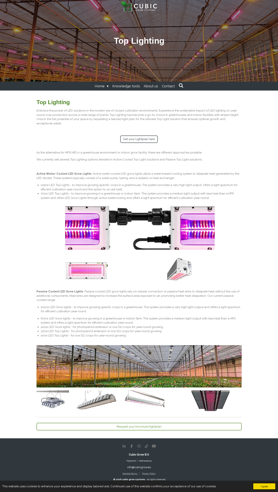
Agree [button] (264, 486)
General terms (130, 473)
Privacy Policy (149, 473)
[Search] (181, 85)
